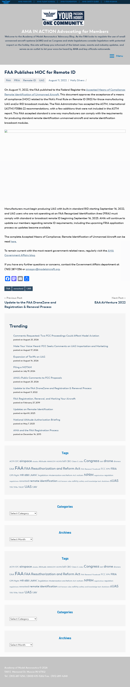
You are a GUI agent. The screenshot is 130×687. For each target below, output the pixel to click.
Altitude (42, 461)
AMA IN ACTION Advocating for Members (65, 31)
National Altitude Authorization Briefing (36, 419)
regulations (14, 481)
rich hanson (62, 481)
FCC (103, 468)
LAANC (33, 475)
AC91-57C (14, 461)
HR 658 (24, 475)
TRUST (21, 487)
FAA (8, 80)
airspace (26, 461)
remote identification (43, 481)
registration (99, 475)
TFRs (15, 487)
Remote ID (29, 80)
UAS (41, 80)
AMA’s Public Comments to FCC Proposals (37, 377)
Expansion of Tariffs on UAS (29, 356)
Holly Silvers (77, 80)
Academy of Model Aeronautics (21, 667)
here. (14, 241)
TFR (11, 487)
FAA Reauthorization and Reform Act (52, 468)
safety (75, 481)
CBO (68, 461)
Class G (75, 461)
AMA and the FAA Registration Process (35, 430)
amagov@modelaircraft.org (43, 269)
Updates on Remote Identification (33, 409)
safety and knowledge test (90, 481)
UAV (34, 487)
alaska (35, 461)
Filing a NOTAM (22, 367)
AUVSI (59, 461)
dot (101, 461)
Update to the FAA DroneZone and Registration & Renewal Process (52, 388)
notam (80, 475)
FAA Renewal (86, 469)
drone (108, 461)
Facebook (96, 469)
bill (64, 461)
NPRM (89, 475)
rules (70, 481)
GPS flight (14, 475)
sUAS (114, 481)
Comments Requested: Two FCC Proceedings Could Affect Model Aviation (56, 335)
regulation (108, 475)
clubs (81, 461)
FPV (108, 469)
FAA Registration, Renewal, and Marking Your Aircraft (44, 398)
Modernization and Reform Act (62, 475)
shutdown (106, 481)
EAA (12, 469)
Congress (91, 461)
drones (117, 461)
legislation (43, 475)
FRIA (17, 80)
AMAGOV (51, 461)
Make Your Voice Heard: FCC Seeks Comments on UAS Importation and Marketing (60, 346)
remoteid (18, 288)
